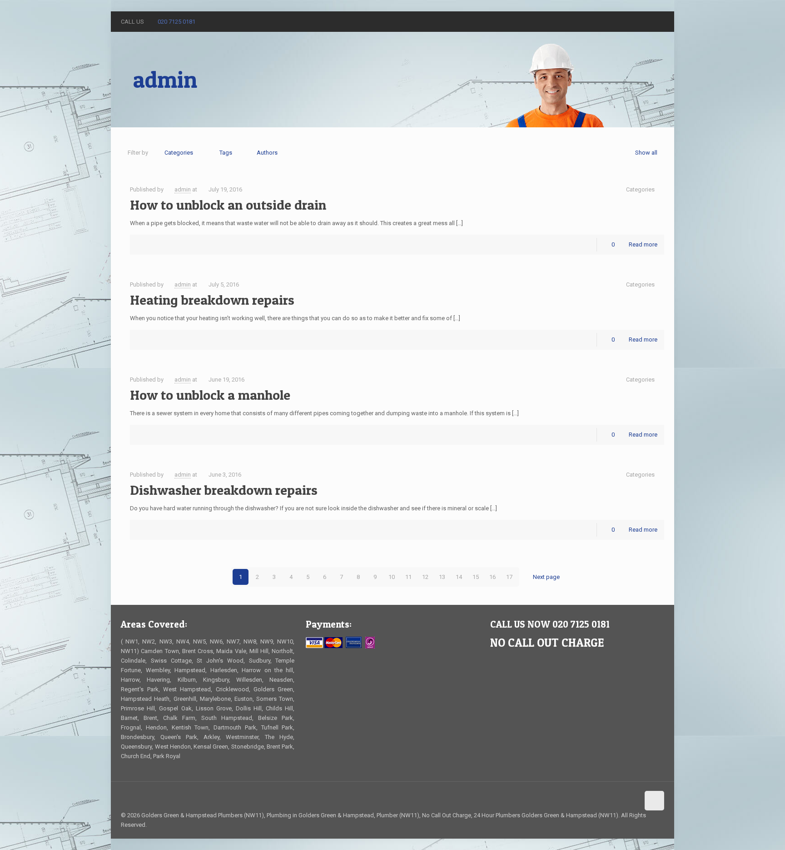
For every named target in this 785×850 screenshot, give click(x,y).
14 (459, 576)
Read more (643, 244)
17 (509, 576)
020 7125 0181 (176, 21)
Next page (546, 576)
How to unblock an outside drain (228, 204)
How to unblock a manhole (210, 395)
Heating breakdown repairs (212, 300)
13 (442, 576)
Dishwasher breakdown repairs (224, 490)
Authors (267, 152)
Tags (225, 152)
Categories (178, 152)
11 (408, 576)
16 (492, 576)
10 (391, 576)
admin (182, 189)
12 (425, 576)
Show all (646, 152)
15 (475, 576)
